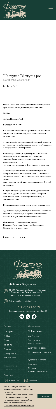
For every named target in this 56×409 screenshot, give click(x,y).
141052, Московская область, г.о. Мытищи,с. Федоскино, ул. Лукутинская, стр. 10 (27, 291)
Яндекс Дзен (14, 380)
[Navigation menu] (51, 10)
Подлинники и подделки (39, 352)
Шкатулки (8, 331)
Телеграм (33, 380)
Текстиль (8, 344)
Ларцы (7, 335)
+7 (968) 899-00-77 (28, 307)
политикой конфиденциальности (19, 405)
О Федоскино (35, 331)
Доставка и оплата (37, 359)
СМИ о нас (33, 336)
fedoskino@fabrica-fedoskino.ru (22, 301)
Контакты (32, 364)
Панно (7, 340)
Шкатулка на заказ (37, 347)
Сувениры (8, 349)
